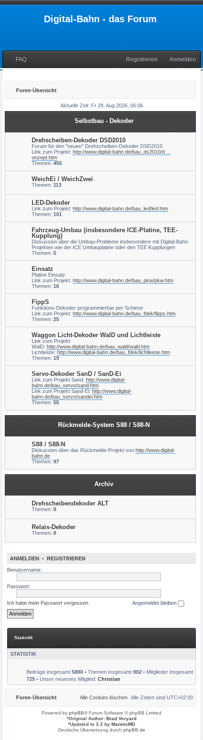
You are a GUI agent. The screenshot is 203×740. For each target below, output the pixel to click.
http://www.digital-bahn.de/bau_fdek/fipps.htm (124, 313)
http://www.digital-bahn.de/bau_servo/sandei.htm (82, 394)
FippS (40, 301)
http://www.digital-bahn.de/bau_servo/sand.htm (79, 382)
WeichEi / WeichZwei (62, 179)
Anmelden (24, 558)
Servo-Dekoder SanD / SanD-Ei (76, 373)
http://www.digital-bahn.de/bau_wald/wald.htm (98, 346)
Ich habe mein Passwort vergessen (47, 603)
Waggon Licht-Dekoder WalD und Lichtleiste (96, 335)
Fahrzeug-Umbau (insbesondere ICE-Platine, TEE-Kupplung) (105, 232)
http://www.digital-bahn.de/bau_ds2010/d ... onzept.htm (101, 154)
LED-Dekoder (51, 202)
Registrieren (66, 558)
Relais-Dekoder (54, 527)
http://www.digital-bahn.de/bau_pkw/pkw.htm (123, 280)
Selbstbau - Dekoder (104, 120)
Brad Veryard (121, 718)
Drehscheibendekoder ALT (70, 503)
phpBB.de (134, 729)
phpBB (76, 712)
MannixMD (123, 724)
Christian (109, 679)
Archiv (103, 484)
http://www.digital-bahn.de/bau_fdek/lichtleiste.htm (113, 352)
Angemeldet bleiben (155, 603)
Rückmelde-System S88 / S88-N (104, 424)
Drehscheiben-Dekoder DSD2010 (79, 140)
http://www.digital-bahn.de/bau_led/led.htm (120, 208)
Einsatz (42, 268)
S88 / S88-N (48, 444)
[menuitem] (16, 59)
